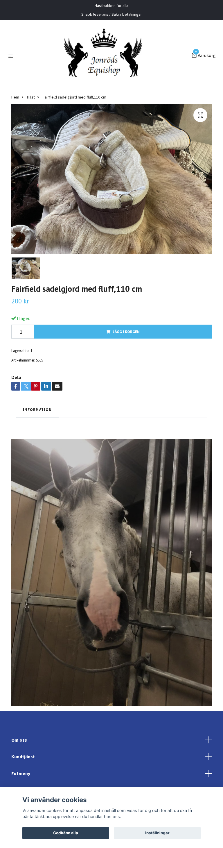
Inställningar (157, 833)
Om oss (19, 740)
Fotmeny (20, 773)
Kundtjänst (23, 756)
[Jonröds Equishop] (103, 55)
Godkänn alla (65, 833)
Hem (15, 97)
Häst (31, 97)
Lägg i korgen (126, 331)
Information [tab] (37, 409)
